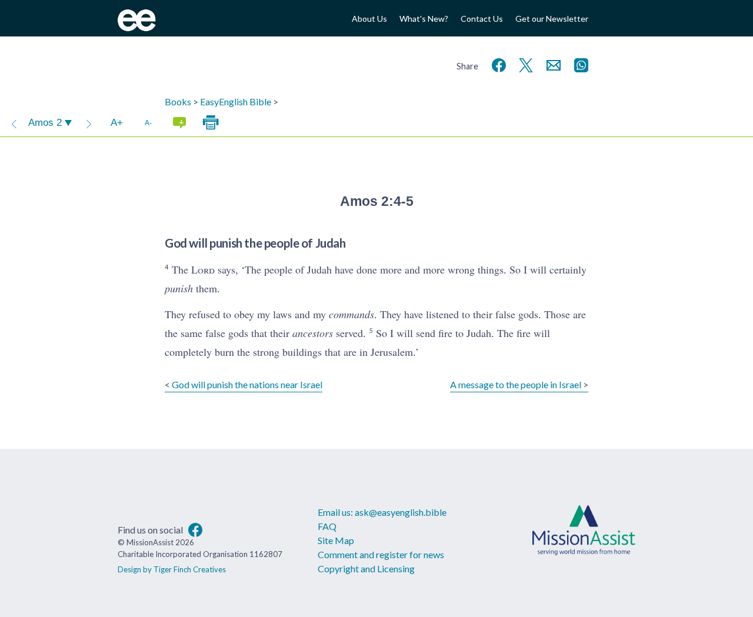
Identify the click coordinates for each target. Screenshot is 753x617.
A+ (117, 122)
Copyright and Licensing (366, 568)
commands (351, 314)
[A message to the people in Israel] (89, 123)
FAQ (327, 526)
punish (179, 288)
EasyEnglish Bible (235, 101)
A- (148, 122)
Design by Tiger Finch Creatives (172, 569)
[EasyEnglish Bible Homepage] (137, 27)
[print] (210, 123)
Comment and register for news (381, 554)
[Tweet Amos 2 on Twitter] (523, 64)
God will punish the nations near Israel (247, 384)
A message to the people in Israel (515, 384)
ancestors (312, 333)
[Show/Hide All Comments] (179, 123)
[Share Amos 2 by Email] (551, 64)
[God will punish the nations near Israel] (14, 123)
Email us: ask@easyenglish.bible (382, 512)
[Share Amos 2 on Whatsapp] (578, 64)
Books (178, 101)
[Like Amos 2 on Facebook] (496, 64)
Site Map (336, 540)
